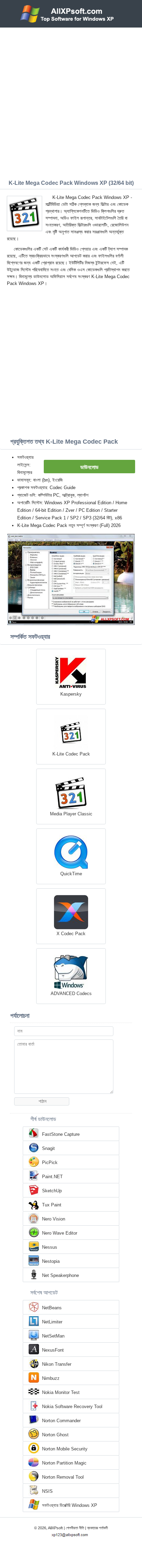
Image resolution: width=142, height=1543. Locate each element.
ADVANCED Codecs (71, 993)
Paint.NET (52, 1176)
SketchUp (52, 1190)
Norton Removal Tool (63, 1477)
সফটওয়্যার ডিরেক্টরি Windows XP (69, 1505)
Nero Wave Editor (59, 1233)
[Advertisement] (71, 102)
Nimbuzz (51, 1378)
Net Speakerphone (60, 1275)
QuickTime (71, 873)
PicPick (50, 1162)
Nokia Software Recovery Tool (72, 1406)
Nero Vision (53, 1219)
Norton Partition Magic (64, 1463)
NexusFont (53, 1350)
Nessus (49, 1247)
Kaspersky (71, 694)
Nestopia (51, 1261)
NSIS (47, 1491)
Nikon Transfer (56, 1364)
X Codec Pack (71, 933)
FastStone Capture (61, 1134)
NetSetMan (53, 1336)
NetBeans (52, 1307)
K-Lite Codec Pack (71, 754)
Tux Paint (51, 1204)
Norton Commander (61, 1420)
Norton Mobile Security (65, 1448)
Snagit (48, 1148)
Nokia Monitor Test (61, 1392)
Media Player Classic (71, 813)
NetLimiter (52, 1321)
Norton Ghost (55, 1434)
